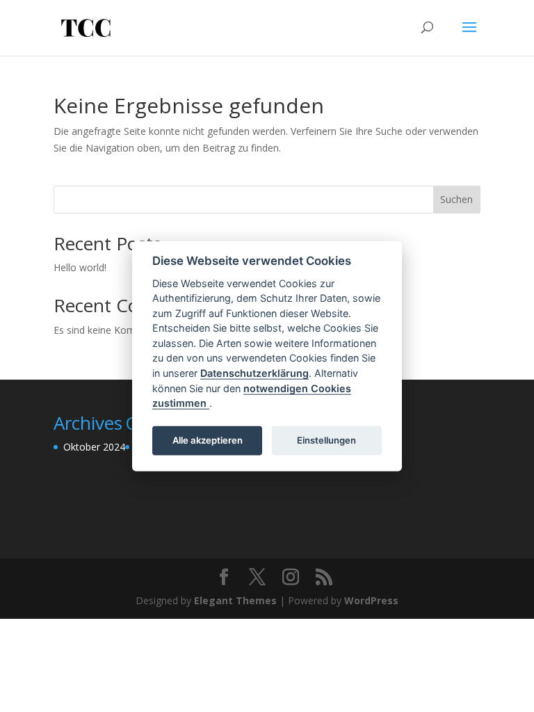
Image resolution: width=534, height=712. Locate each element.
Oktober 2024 (94, 446)
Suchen (456, 199)
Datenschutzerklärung (254, 373)
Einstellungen (326, 440)
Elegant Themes (235, 600)
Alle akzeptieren (207, 440)
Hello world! (80, 267)
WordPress (371, 600)
